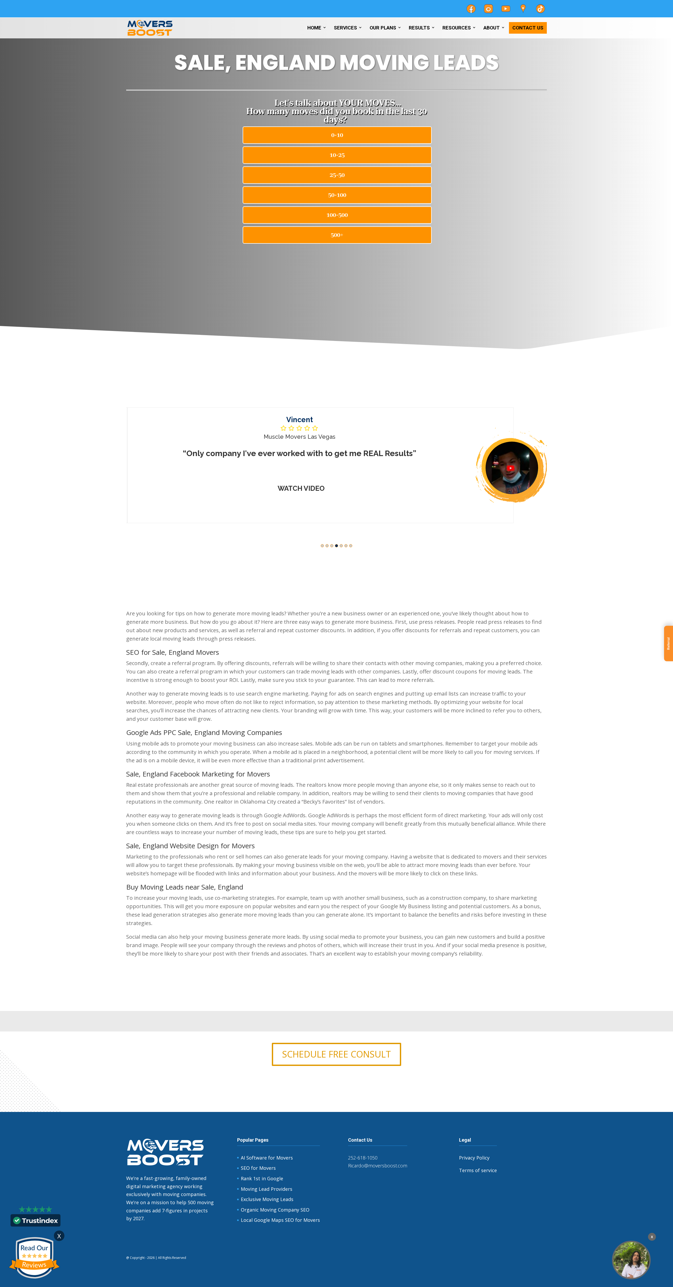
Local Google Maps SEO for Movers (280, 1220)
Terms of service (478, 1170)
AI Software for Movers (267, 1158)
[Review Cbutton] (34, 1258)
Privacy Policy (474, 1158)
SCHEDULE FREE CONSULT (336, 1054)
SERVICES (345, 28)
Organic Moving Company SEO (275, 1210)
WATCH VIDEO (300, 488)
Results (419, 28)
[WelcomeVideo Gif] (631, 1260)
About (491, 28)
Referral (668, 643)
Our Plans (383, 28)
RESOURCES (456, 28)
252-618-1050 (363, 1158)
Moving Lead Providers (266, 1189)
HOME (314, 28)
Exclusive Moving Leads (267, 1199)
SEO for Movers (258, 1168)
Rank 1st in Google (262, 1178)
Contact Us (527, 28)
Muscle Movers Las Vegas (298, 436)
